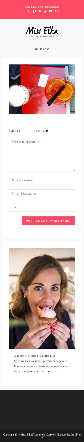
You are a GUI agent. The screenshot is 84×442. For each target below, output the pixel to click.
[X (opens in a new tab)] (28, 11)
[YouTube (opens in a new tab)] (51, 11)
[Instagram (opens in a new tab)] (45, 11)
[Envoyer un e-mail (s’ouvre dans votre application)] (56, 11)
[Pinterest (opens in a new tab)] (39, 11)
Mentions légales (65, 434)
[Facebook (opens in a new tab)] (34, 11)
